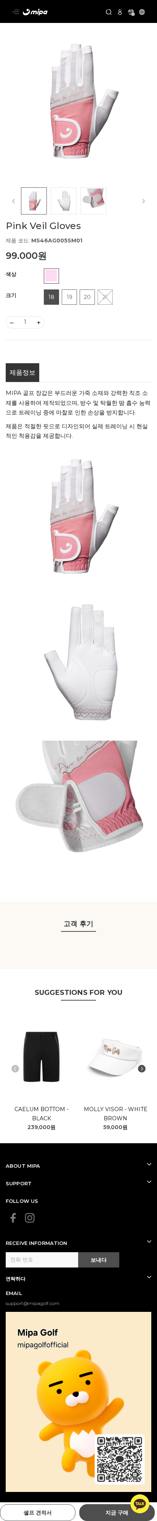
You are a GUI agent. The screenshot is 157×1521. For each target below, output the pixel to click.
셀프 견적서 (38, 1512)
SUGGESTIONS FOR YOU (78, 992)
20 (87, 297)
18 (51, 297)
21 (105, 297)
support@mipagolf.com (32, 1303)
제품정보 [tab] (22, 372)
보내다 (99, 1259)
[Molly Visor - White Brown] (116, 1057)
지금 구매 (117, 1512)
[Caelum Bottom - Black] (41, 1057)
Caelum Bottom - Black (41, 1114)
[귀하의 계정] (120, 11)
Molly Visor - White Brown (115, 1114)
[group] (78, 102)
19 (69, 297)
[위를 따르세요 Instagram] (29, 1217)
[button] (142, 1068)
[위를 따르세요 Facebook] (13, 1217)
